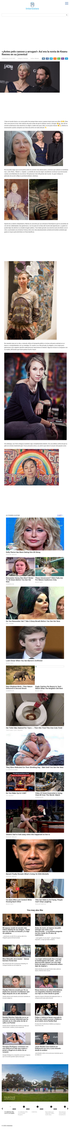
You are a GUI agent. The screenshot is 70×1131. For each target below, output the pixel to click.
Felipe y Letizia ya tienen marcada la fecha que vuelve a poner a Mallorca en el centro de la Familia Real (48, 1019)
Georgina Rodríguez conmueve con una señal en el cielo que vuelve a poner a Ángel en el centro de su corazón (15, 1049)
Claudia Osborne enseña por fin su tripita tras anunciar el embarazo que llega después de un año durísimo (16, 991)
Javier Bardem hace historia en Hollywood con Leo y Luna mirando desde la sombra (48, 1048)
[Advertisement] (35, 33)
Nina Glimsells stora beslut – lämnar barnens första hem (16, 960)
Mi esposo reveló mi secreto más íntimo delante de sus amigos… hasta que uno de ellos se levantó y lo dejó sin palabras (16, 930)
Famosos (25, 58)
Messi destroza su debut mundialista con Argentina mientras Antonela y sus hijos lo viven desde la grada (48, 991)
